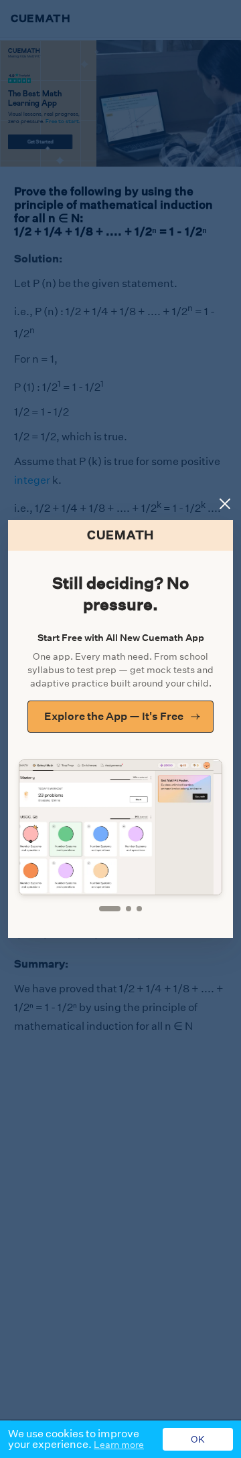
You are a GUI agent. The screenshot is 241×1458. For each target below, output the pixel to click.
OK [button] (198, 1439)
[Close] (225, 504)
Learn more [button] (119, 1445)
